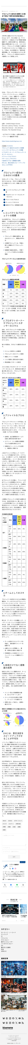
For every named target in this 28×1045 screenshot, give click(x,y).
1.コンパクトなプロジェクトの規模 (12, 150)
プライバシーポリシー (14, 1036)
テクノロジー (5, 940)
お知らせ (4, 951)
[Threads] (7, 1018)
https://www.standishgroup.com (12, 141)
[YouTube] (20, 1018)
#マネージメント (18, 820)
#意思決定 (18, 823)
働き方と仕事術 (5, 947)
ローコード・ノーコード (8, 932)
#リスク (5, 823)
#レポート (11, 823)
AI (1, 936)
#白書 (14, 826)
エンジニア (4, 934)
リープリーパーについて (13, 1035)
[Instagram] (10, 1018)
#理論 (9, 826)
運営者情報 (14, 1040)
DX (18, 11)
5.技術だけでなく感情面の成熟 (11, 160)
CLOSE (4, 146)
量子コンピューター (7, 942)
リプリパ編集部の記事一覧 (10, 879)
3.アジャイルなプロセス (9, 156)
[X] (16, 1018)
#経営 (4, 829)
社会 (2, 949)
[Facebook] (13, 1018)
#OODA (10, 820)
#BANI (4, 820)
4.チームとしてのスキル (9, 158)
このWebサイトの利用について (14, 1039)
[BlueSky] (4, 1018)
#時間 (4, 826)
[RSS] (23, 1018)
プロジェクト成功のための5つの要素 (13, 148)
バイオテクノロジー (7, 943)
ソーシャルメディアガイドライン (14, 1038)
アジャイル (4, 938)
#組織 (19, 826)
